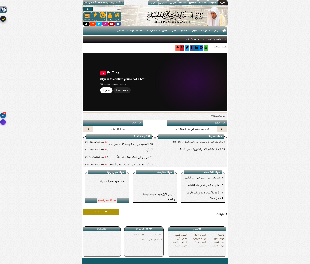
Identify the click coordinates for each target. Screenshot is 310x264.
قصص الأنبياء (181, 239)
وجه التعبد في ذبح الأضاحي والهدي (202, 175)
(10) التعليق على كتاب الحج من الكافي (202, 146)
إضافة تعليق (99, 212)
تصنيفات (202, 246)
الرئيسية (221, 235)
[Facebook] (192, 48)
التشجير (121, 30)
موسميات (216, 30)
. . (84, 261)
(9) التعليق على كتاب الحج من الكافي (203, 154)
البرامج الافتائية (218, 246)
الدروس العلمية (181, 246)
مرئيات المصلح (220, 39)
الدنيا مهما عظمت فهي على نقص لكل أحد (192, 129)
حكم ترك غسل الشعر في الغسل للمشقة (129, 151)
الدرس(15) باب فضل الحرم (158, 177)
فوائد (132, 30)
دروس (194, 30)
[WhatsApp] (206, 48)
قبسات (209, 39)
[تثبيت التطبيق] (3, 122)
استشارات (153, 30)
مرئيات (204, 30)
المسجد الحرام (200, 235)
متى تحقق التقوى (118, 129)
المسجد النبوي (181, 235)
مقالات (141, 30)
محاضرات (183, 30)
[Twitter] (187, 48)
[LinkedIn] (196, 48)
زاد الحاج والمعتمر (179, 242)
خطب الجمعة (219, 242)
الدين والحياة (200, 242)
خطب (174, 30)
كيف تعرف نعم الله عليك (112, 184)
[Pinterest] (182, 48)
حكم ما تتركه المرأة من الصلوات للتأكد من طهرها (124, 143)
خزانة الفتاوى (219, 239)
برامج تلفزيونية (199, 239)
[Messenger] (201, 48)
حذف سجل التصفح (106, 200)
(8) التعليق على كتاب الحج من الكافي (203, 161)
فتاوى (164, 30)
